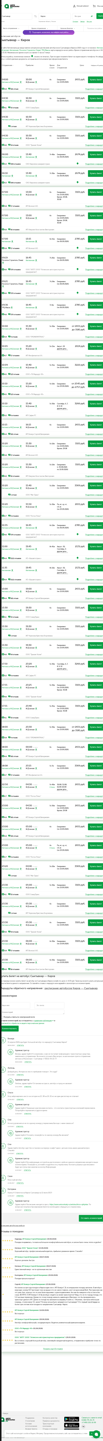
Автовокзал (14, 50)
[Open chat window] (96, 1434)
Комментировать (9, 1029)
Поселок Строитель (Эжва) (30, 50)
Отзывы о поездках (50, 1429)
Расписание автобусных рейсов (12, 1226)
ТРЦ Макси (45, 50)
